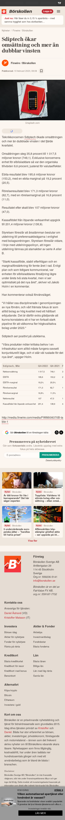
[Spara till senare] (41, 71)
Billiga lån (38, 666)
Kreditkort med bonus (15, 670)
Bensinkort (10, 675)
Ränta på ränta (12, 646)
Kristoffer (43, 728)
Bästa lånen (39, 661)
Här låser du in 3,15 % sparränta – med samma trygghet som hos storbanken (30, 19)
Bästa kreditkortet (13, 661)
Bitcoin (8, 695)
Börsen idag (10, 632)
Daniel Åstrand (12, 613)
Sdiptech (30, 137)
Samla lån (38, 675)
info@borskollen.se (44, 580)
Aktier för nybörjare (14, 637)
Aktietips (37, 632)
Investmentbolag (42, 637)
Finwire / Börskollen (23, 63)
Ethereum (9, 700)
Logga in (47, 11)
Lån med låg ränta (42, 670)
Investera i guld (12, 704)
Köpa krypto (10, 690)
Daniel (8, 732)
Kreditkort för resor (14, 666)
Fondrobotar (39, 641)
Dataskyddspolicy (53, 460)
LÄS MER (40, 813)
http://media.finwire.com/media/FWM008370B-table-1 (32, 419)
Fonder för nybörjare (14, 641)
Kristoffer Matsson (14, 617)
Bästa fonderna (41, 646)
